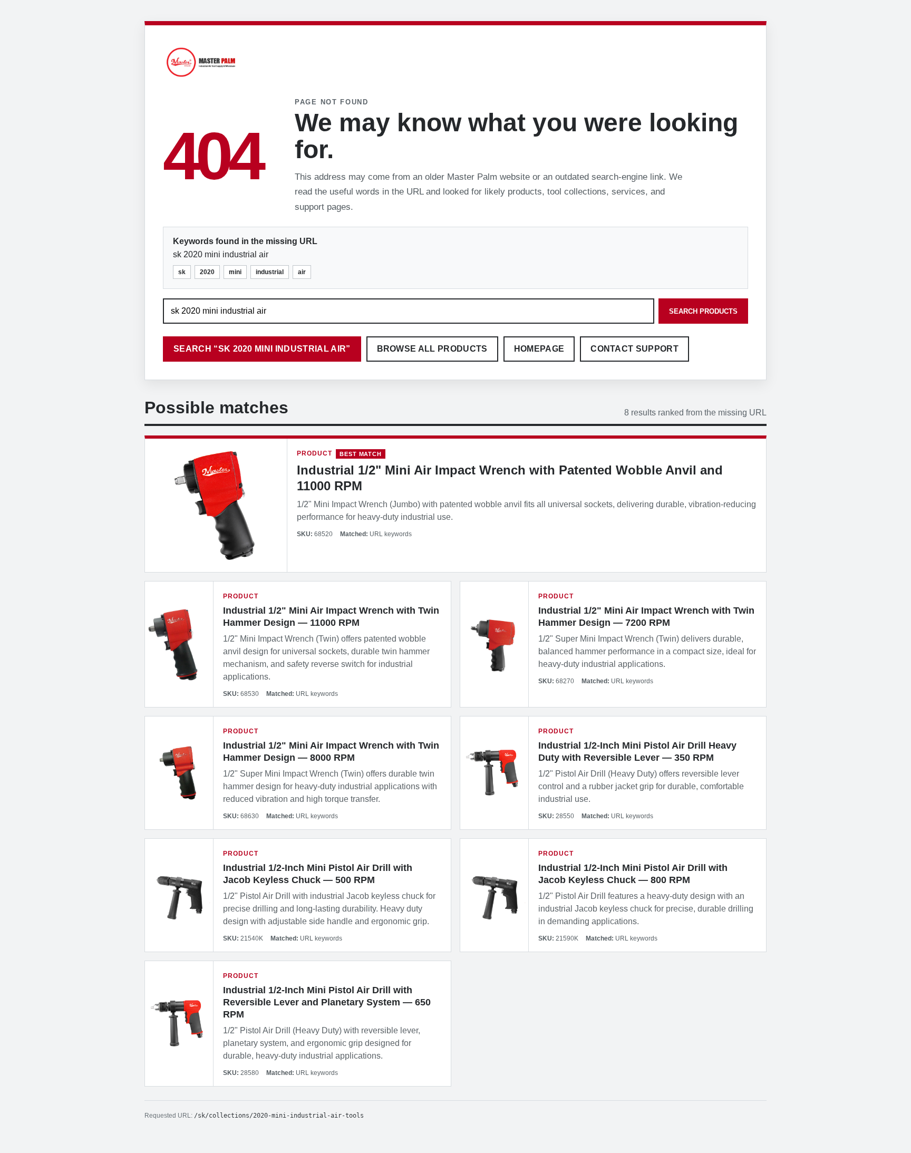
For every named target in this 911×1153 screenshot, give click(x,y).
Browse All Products (432, 348)
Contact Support (634, 348)
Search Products (703, 311)
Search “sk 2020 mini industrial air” (262, 348)
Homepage (539, 348)
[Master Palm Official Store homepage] (201, 78)
